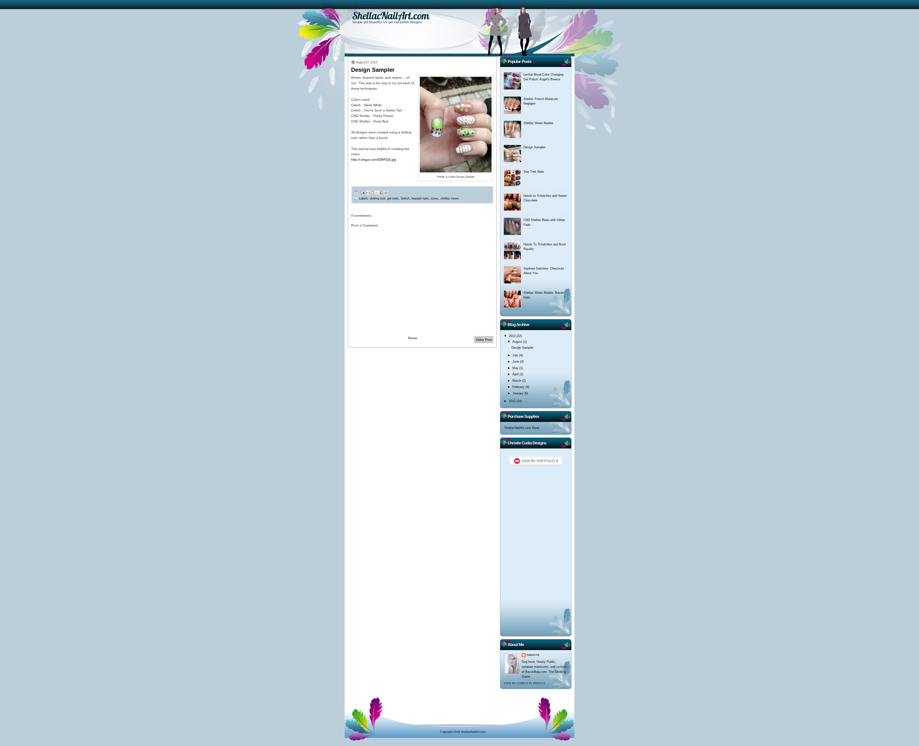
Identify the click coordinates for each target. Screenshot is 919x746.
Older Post (484, 340)
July (515, 355)
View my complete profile (524, 683)
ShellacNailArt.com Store (521, 428)
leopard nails (420, 198)
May (515, 368)
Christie (533, 655)
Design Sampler (534, 147)
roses (434, 198)
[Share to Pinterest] (386, 192)
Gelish (405, 198)
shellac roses (449, 198)
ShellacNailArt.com (390, 15)
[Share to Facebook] (381, 192)
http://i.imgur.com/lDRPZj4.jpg (373, 159)
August (517, 341)
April (516, 374)
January (518, 393)
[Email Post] (362, 192)
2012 (512, 401)
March (517, 380)
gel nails (393, 198)
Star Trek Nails (533, 171)
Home (412, 338)
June (516, 361)
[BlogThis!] (372, 192)
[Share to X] (377, 192)
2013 (512, 336)
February (519, 387)
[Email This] (367, 192)
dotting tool (377, 198)
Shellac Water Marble (538, 123)
